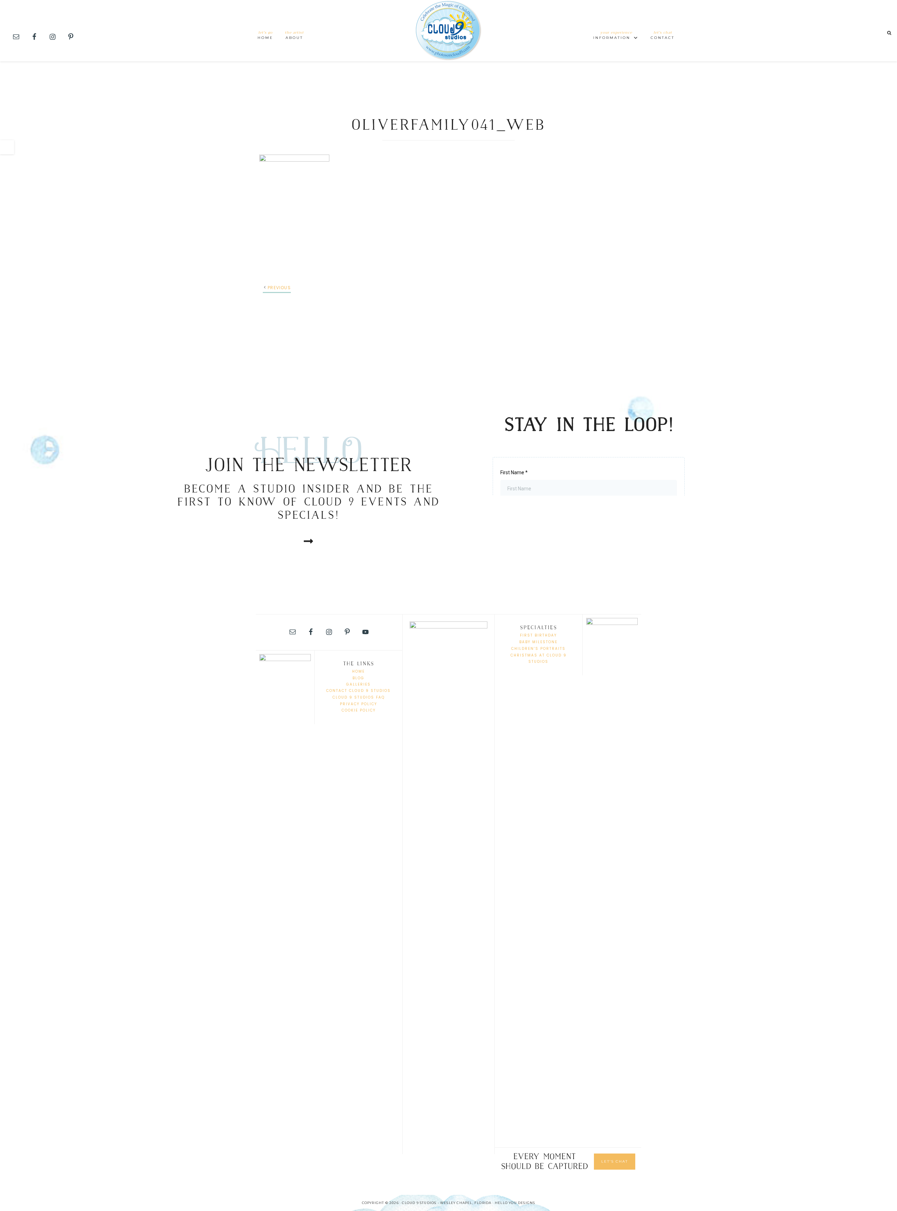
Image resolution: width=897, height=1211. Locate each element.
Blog (358, 678)
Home (358, 671)
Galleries (358, 684)
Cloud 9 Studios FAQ (359, 697)
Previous (279, 288)
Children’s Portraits (538, 648)
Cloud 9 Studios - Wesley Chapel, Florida (448, 30)
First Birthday (538, 635)
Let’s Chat (614, 1161)
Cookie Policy (359, 710)
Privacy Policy (358, 704)
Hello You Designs (515, 1203)
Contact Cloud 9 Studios (358, 690)
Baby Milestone (538, 642)
